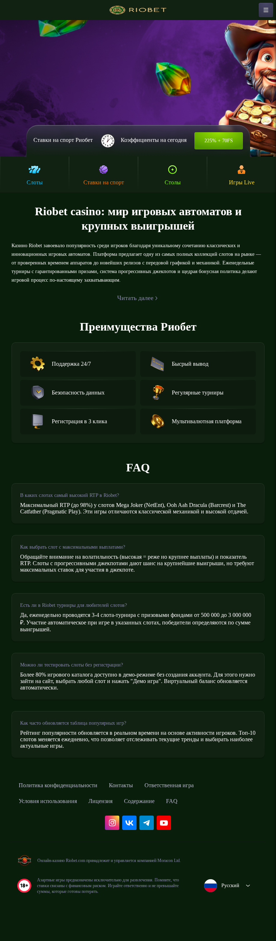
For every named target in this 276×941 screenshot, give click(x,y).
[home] (138, 10)
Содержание (156, 817)
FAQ (192, 817)
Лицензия (112, 817)
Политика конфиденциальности (65, 801)
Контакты (136, 801)
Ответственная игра (189, 801)
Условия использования (53, 817)
